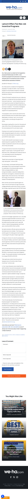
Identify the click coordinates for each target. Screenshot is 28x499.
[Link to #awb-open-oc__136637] (21, 17)
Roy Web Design (19, 485)
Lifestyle (14, 456)
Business (9, 31)
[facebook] (20, 1)
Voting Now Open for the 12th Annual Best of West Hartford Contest (14, 429)
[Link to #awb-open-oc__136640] (24, 17)
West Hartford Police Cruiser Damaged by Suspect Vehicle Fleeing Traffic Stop (14, 409)
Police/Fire (19, 414)
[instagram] (25, 1)
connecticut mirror (8, 334)
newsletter (22, 334)
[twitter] (23, 1)
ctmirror (14, 334)
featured (18, 334)
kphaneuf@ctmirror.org (9, 322)
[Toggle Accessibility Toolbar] (2, 496)
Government (13, 31)
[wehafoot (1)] (14, 470)
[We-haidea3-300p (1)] (14, 6)
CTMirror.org (15, 83)
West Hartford (5, 335)
